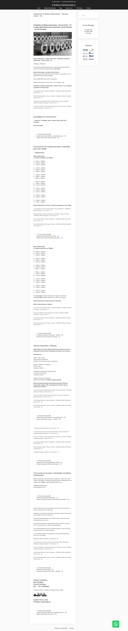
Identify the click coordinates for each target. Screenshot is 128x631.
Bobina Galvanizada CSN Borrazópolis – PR (48, 137)
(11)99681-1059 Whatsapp (40, 485)
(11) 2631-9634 (88, 29)
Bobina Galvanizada (50, 8)
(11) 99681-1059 (88, 31)
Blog (60, 8)
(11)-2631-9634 (56, 1)
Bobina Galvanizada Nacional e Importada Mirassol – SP (51, 417)
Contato (88, 8)
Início (38, 8)
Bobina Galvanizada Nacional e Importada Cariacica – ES (51, 136)
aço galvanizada (51, 533)
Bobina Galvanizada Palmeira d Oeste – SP (48, 236)
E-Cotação (79, 8)
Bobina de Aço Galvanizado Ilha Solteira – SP (48, 336)
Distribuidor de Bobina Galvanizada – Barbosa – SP (50, 571)
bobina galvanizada (65, 533)
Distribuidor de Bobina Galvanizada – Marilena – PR (50, 335)
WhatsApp (88, 33)
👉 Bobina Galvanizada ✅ (44, 134)
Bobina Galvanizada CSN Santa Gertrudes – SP (49, 464)
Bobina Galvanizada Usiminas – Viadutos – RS (49, 419)
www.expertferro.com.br (39, 487)
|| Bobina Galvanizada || (63, 5)
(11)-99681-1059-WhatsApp (69, 1)
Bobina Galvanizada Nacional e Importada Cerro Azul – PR (52, 612)
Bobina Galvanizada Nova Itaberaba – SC (47, 497)
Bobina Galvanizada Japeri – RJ (45, 569)
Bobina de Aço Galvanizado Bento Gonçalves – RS (50, 238)
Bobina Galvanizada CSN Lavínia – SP (47, 614)
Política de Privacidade (60, 628)
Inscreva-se (69, 8)
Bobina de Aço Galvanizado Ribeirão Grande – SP (49, 462)
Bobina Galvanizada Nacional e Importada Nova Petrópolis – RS (53, 499)
